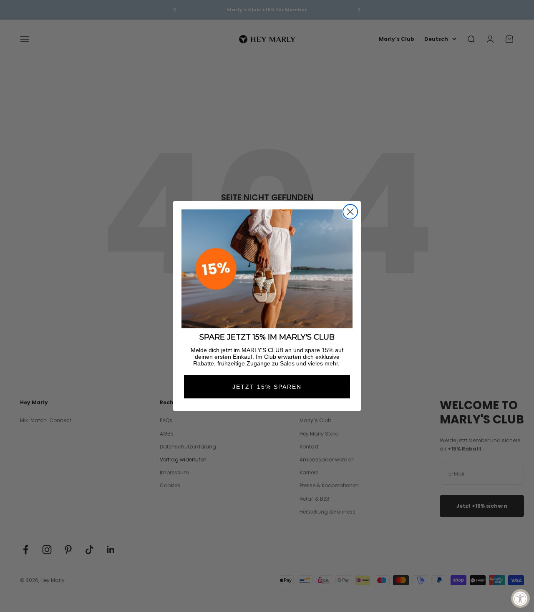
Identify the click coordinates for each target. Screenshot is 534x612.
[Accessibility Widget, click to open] (520, 598)
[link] (267, 268)
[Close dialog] (350, 211)
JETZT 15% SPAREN (267, 386)
